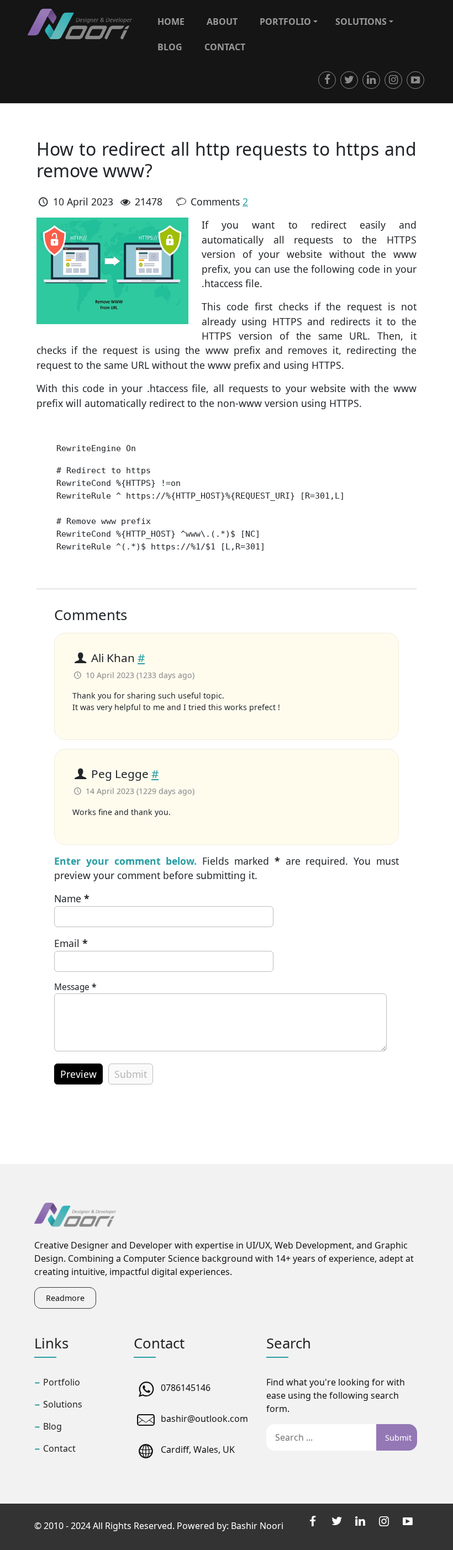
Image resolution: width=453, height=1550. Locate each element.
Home (171, 21)
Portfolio (285, 21)
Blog (169, 47)
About (222, 21)
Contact (224, 47)
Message (75, 987)
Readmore (65, 1298)
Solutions (361, 21)
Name (71, 898)
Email (71, 943)
